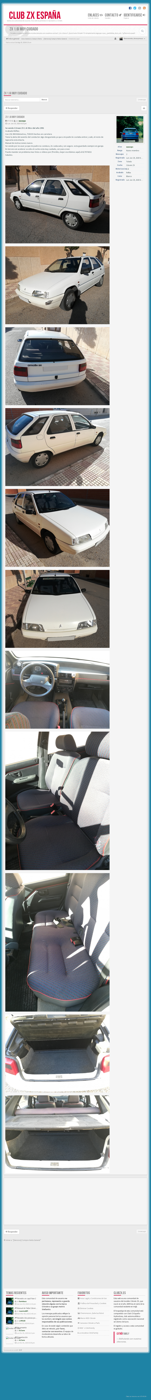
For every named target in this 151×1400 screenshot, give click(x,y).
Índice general (13, 38)
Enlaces (94, 15)
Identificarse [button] (133, 15)
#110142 (10, 121)
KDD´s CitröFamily (87, 1328)
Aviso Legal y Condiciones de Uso (93, 1298)
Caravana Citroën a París (89, 1323)
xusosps (22, 121)
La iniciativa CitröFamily (88, 1333)
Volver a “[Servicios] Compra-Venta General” (23, 1240)
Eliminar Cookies (86, 1308)
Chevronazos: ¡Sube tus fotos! (92, 1313)
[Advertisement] (75, 68)
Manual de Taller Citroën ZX (28, 1308)
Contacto (112, 15)
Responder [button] (12, 108)
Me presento (22, 1327)
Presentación (22, 1337)
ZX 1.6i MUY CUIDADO (15, 93)
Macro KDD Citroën (88, 1318)
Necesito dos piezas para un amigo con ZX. (34, 1318)
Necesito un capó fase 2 (26, 1298)
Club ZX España (35, 16)
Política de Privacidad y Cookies (93, 1303)
